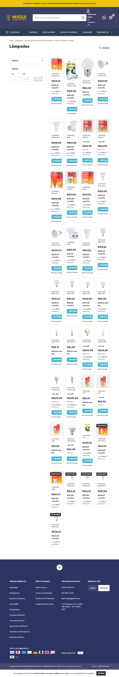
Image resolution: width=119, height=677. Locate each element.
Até (24, 74)
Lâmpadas (33, 32)
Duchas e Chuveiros (69, 32)
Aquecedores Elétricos (18, 626)
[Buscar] (83, 17)
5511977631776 (68, 587)
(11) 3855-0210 (68, 593)
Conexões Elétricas (17, 615)
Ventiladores (48, 32)
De (13, 74)
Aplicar (38, 79)
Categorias (14, 32)
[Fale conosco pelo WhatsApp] (104, 18)
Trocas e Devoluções (44, 593)
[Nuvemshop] (100, 666)
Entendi (101, 673)
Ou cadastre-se (92, 22)
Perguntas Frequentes (45, 604)
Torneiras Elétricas (17, 620)
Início (11, 41)
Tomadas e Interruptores (19, 631)
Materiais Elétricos (16, 637)
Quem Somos (41, 587)
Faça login (92, 15)
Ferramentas (103, 32)
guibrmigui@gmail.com (71, 598)
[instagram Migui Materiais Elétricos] (59, 567)
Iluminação (87, 32)
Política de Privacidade (45, 598)
